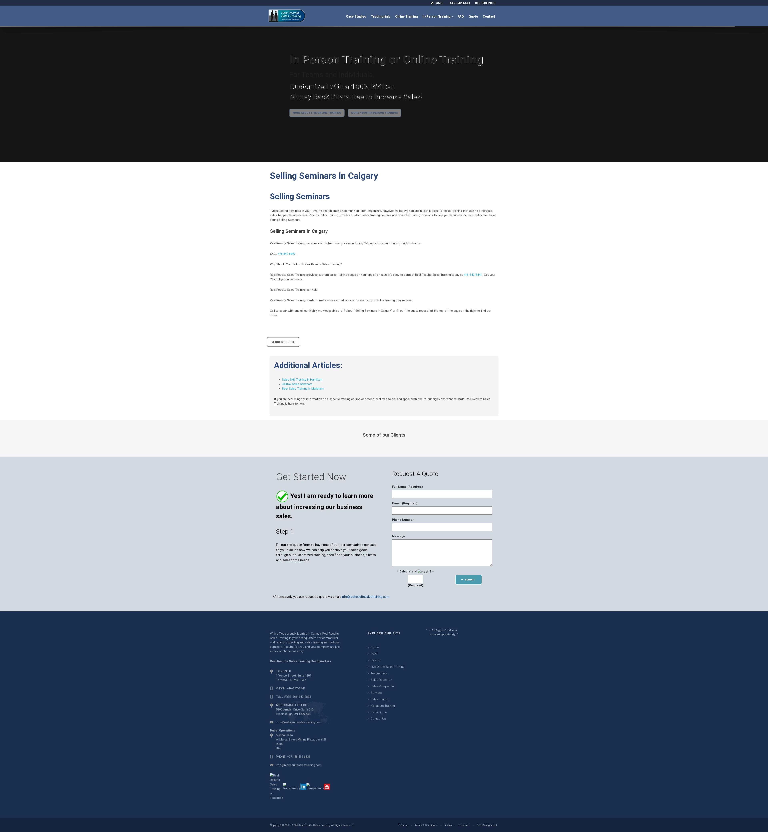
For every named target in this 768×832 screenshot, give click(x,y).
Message (398, 536)
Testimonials (381, 16)
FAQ (461, 16)
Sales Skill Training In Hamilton (302, 379)
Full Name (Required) (407, 487)
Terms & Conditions (426, 825)
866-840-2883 (485, 3)
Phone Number (403, 519)
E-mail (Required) (404, 503)
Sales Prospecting (383, 686)
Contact (489, 16)
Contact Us (378, 719)
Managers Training (383, 706)
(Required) (415, 585)
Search (375, 660)
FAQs (374, 654)
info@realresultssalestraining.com (365, 597)
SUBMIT (471, 579)
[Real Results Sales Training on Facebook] (276, 786)
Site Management (487, 825)
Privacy (448, 825)
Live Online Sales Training (387, 667)
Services (377, 693)
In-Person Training (437, 16)
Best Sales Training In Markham (303, 388)
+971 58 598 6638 (298, 756)
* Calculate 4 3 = (415, 571)
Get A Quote (379, 712)
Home (375, 647)
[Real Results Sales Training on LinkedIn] (303, 786)
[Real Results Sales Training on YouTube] (327, 786)
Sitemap (403, 825)
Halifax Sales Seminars (297, 384)
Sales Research (381, 680)
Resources (464, 825)
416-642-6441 (460, 3)
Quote (474, 16)
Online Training (407, 16)
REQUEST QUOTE (283, 342)
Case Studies (356, 16)
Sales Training (380, 699)
